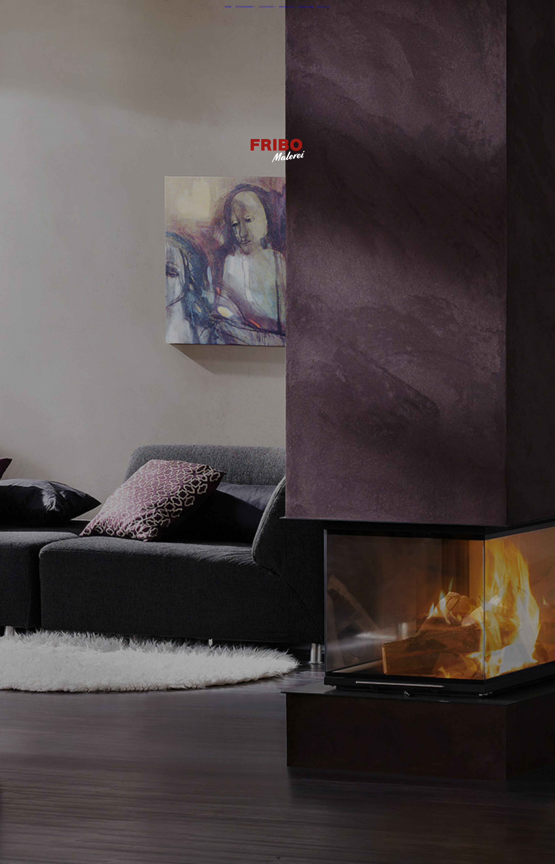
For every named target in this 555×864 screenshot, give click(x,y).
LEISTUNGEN (266, 6)
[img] (277, 432)
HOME (228, 6)
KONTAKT (323, 6)
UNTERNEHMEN (244, 6)
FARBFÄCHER (305, 6)
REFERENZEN (286, 6)
